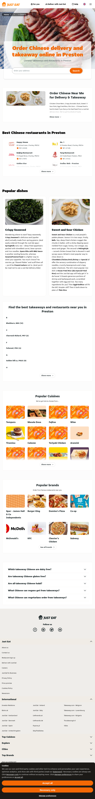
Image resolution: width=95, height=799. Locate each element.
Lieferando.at (38, 715)
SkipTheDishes (38, 731)
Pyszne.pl (36, 726)
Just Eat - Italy (38, 710)
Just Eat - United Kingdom (11, 731)
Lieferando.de (38, 721)
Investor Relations (8, 705)
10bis (66, 726)
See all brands (46, 547)
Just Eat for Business (9, 673)
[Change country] (84, 4)
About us (5, 647)
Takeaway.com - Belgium (73, 705)
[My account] (90, 4)
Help (76, 4)
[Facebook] (35, 629)
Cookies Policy (7, 688)
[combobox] (40, 70)
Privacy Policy (7, 678)
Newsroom (6, 693)
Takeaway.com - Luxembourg (74, 710)
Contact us (6, 653)
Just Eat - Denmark (8, 721)
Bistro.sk (5, 710)
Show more (54, 117)
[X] (51, 629)
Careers (4, 668)
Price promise (7, 683)
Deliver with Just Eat (57, 4)
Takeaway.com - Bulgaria (73, 715)
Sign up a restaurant (9, 762)
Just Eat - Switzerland (9, 715)
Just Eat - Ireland (39, 705)
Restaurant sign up (8, 658)
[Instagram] (43, 629)
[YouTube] (60, 629)
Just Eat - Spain (7, 726)
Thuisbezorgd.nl (70, 721)
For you (36, 4)
